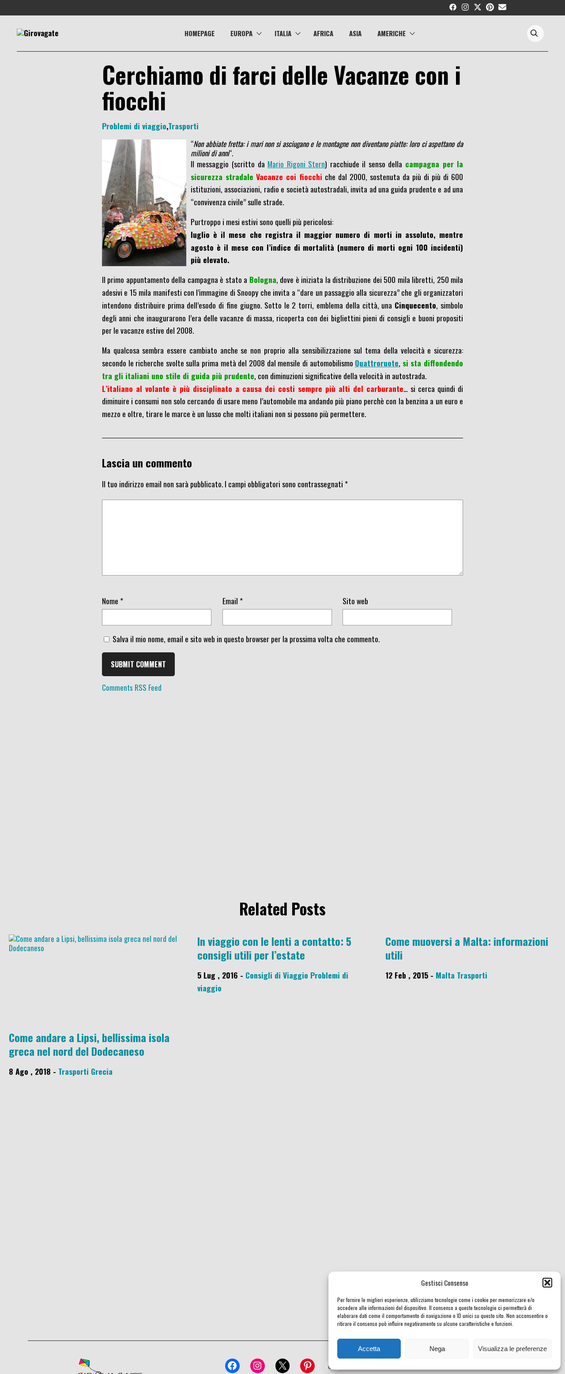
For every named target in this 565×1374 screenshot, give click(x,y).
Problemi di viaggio (134, 126)
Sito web (355, 600)
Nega (437, 1348)
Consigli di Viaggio (276, 975)
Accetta (369, 1348)
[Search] (534, 33)
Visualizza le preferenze (512, 1348)
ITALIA (283, 33)
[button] (547, 1282)
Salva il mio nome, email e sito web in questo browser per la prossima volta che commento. (246, 638)
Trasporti (183, 126)
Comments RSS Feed (132, 687)
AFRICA (323, 33)
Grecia (102, 1071)
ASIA (355, 33)
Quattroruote (377, 363)
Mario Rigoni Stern (296, 163)
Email (232, 600)
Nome (112, 600)
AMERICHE (391, 33)
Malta (445, 975)
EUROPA (241, 33)
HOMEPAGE (200, 33)
